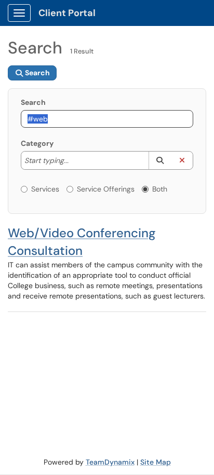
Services (45, 189)
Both (159, 189)
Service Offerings (106, 189)
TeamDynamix (110, 462)
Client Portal (67, 13)
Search (33, 102)
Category (37, 143)
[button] (160, 160)
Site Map (155, 462)
